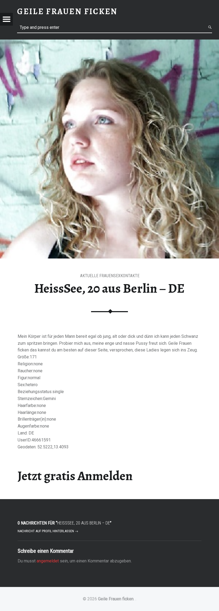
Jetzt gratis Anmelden (75, 476)
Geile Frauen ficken (116, 598)
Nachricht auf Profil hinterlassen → (48, 531)
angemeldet (48, 560)
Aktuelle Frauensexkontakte (109, 275)
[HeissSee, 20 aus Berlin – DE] (109, 42)
